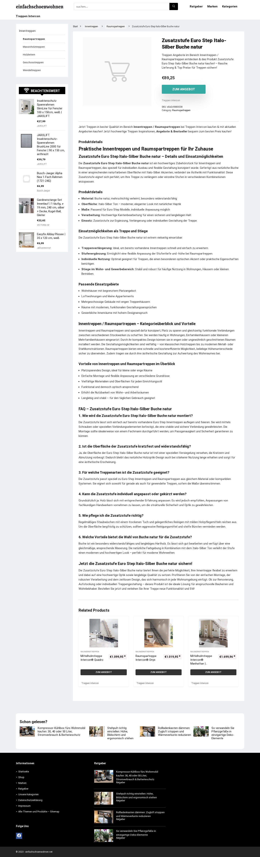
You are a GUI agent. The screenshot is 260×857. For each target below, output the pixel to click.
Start (75, 26)
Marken (212, 6)
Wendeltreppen (32, 70)
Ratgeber (196, 6)
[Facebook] (19, 836)
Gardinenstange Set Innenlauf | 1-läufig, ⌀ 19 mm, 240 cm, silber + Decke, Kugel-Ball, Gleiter (50, 207)
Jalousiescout (44, 248)
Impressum (24, 805)
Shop (21, 777)
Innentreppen (91, 26)
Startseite (23, 771)
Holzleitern (29, 54)
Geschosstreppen (33, 62)
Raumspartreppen (116, 26)
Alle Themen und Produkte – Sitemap (38, 811)
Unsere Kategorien (28, 794)
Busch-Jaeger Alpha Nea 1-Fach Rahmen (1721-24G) (49, 177)
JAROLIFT (42, 126)
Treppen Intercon (28, 16)
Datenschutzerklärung (30, 800)
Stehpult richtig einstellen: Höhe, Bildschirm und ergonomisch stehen (120, 733)
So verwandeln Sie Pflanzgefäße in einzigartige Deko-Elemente (222, 733)
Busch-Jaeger (43, 190)
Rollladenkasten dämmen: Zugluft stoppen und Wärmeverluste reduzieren (174, 731)
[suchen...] (173, 6)
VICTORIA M (43, 225)
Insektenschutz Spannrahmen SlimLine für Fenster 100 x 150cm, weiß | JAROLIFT (49, 108)
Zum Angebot (183, 89)
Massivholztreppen (34, 46)
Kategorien (229, 6)
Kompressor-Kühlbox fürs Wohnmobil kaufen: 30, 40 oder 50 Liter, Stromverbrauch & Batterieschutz (61, 731)
